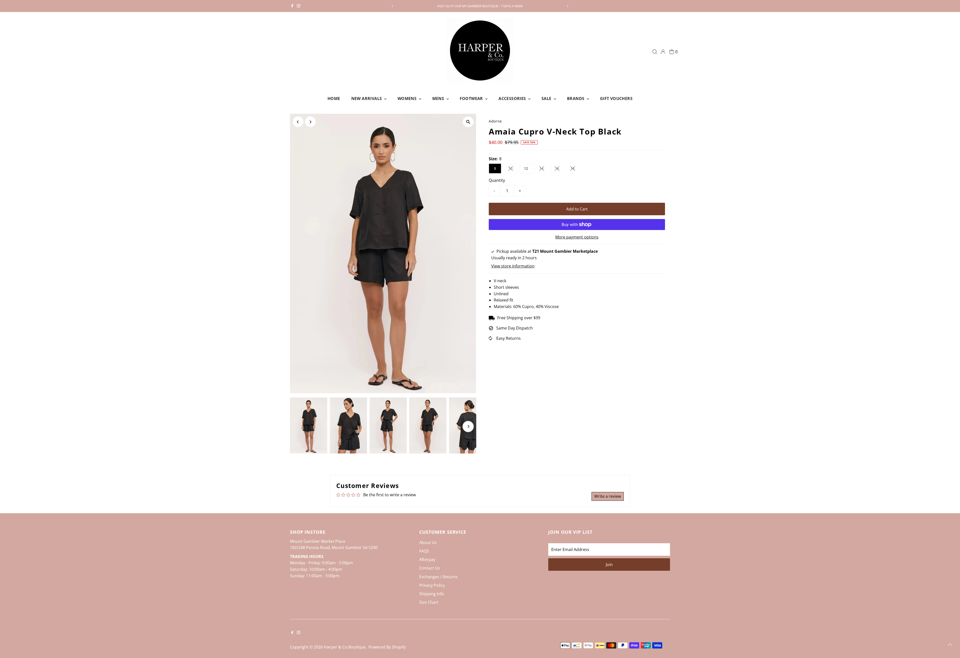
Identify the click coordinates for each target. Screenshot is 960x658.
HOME (334, 98)
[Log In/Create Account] (663, 52)
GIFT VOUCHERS (616, 98)
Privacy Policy (432, 585)
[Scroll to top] (950, 644)
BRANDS (576, 98)
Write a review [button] (607, 496)
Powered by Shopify (387, 647)
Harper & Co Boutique (345, 647)
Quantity (497, 180)
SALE (547, 98)
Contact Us (429, 568)
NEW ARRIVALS (367, 98)
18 (574, 169)
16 (559, 169)
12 (526, 168)
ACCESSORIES (512, 98)
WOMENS (408, 98)
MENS (438, 98)
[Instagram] (299, 6)
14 (544, 169)
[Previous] (392, 6)
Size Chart (428, 602)
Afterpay (427, 559)
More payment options (576, 237)
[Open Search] (654, 52)
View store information (512, 266)
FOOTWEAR (472, 98)
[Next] (567, 6)
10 (512, 169)
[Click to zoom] (468, 122)
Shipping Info (431, 593)
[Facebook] (292, 6)
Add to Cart (577, 209)
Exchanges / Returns (438, 577)
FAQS (424, 551)
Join (609, 564)
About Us (428, 542)
